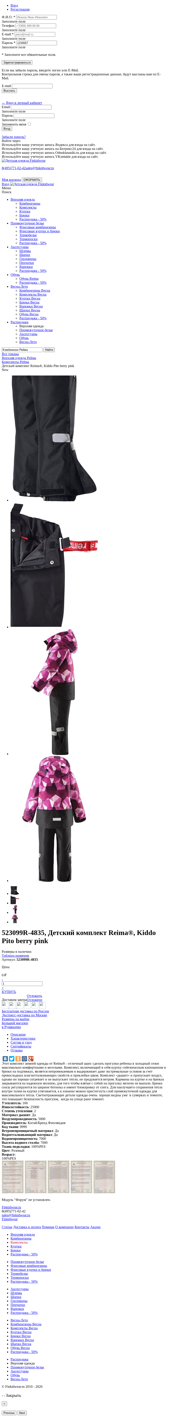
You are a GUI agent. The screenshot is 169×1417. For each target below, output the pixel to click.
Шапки (24, 255)
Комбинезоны (29, 203)
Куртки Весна (29, 298)
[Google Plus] (30, 1058)
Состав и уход (21, 1042)
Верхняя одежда (23, 199)
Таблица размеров (15, 955)
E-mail (6, 86)
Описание (18, 1034)
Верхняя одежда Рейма (19, 358)
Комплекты (28, 207)
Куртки (24, 211)
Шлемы (25, 251)
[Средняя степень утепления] (13, 1007)
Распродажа (19, 322)
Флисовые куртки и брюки (39, 231)
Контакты (82, 1227)
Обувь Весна (29, 314)
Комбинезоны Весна (34, 290)
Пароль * (8, 43)
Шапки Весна (29, 310)
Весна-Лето (19, 286)
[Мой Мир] (24, 1058)
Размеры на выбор (15, 1019)
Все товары (10, 354)
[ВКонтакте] (5, 1058)
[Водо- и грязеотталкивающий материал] (35, 1007)
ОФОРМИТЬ (32, 180)
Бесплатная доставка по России (25, 1011)
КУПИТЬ (9, 992)
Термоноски (28, 239)
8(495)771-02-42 (14, 168)
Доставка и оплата (27, 1227)
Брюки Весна (29, 302)
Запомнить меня (14, 124)
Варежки (26, 267)
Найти (49, 349)
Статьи (7, 1227)
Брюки (24, 215)
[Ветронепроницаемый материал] (27, 1007)
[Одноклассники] (18, 1058)
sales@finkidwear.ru (16, 1215)
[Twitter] (11, 1058)
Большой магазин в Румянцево (15, 1025)
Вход (5, 184)
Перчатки (26, 263)
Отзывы (17, 1050)
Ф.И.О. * (8, 17)
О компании (64, 1227)
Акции (95, 1227)
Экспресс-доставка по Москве (24, 1015)
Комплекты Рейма (15, 362)
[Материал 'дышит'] (20, 1007)
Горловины (27, 259)
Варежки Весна (31, 306)
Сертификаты (21, 1046)
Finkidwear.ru (11, 1207)
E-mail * (8, 34)
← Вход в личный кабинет (22, 103)
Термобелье (28, 235)
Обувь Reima (29, 278)
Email (6, 107)
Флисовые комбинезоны (37, 227)
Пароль (7, 115)
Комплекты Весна (32, 294)
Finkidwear (10, 1219)
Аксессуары (20, 247)
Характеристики (23, 1038)
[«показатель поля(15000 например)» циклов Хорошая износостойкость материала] (42, 1007)
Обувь (15, 274)
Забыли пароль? (14, 137)
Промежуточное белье (27, 223)
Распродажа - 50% (32, 219)
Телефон (8, 25)
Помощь (48, 1227)
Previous (9, 1413)
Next (22, 1413)
